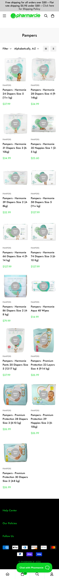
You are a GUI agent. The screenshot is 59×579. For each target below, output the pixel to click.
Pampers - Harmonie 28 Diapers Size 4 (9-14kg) (43, 93)
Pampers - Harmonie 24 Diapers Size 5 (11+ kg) (14, 93)
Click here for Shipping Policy (36, 7)
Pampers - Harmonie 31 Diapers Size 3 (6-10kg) (15, 148)
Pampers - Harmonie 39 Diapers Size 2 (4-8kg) (15, 202)
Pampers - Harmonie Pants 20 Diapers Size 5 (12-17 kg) (15, 364)
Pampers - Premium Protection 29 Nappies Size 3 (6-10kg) (42, 421)
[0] (22, 574)
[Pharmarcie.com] (25, 16)
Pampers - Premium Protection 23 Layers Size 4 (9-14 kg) (43, 364)
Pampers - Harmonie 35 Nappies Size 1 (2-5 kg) (43, 148)
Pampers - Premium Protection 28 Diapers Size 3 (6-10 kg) (15, 419)
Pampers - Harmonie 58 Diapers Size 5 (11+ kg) (42, 202)
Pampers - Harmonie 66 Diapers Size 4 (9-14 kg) (15, 256)
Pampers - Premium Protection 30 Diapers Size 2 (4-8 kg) (15, 477)
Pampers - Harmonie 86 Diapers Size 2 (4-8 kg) (15, 310)
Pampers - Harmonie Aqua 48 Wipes (42, 308)
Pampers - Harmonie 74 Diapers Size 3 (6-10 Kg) (43, 256)
